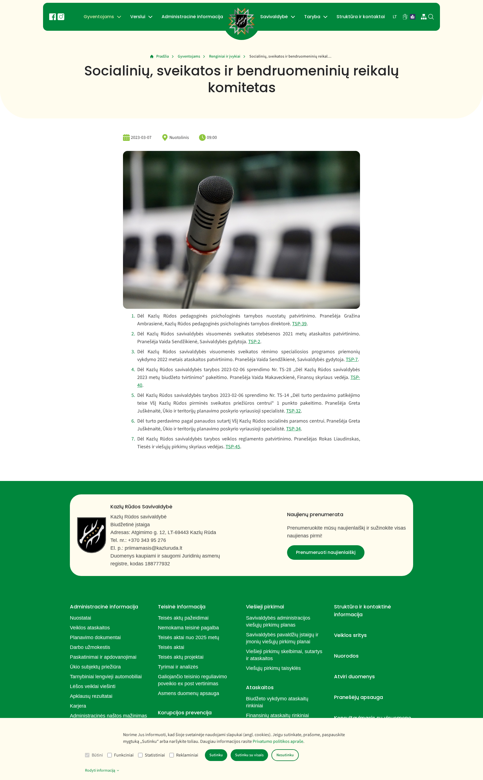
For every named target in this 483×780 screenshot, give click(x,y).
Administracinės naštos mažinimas (108, 716)
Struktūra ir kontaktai (361, 16)
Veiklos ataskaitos (90, 627)
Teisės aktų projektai (180, 657)
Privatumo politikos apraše (278, 741)
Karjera (78, 706)
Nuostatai (80, 618)
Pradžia (162, 56)
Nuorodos (346, 655)
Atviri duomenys (354, 676)
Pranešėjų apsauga (358, 697)
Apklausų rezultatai (91, 696)
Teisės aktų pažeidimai (183, 618)
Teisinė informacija (181, 606)
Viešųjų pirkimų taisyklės (273, 668)
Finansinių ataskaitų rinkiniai (277, 715)
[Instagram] (61, 16)
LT (395, 17)
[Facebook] (52, 16)
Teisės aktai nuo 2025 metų (188, 637)
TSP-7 (352, 359)
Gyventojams (99, 16)
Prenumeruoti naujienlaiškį (326, 552)
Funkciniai (124, 755)
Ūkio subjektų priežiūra (95, 667)
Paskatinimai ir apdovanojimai (103, 657)
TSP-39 (299, 323)
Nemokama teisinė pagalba (188, 627)
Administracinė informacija (192, 16)
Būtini (97, 755)
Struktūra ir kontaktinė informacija (362, 610)
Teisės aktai (171, 647)
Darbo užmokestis (90, 647)
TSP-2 (254, 341)
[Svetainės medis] (424, 17)
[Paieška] (431, 17)
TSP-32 (293, 410)
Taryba (312, 16)
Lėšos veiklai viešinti (92, 686)
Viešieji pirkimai (265, 606)
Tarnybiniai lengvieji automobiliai (106, 676)
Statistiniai (155, 755)
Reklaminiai (187, 755)
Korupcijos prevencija (185, 712)
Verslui (137, 16)
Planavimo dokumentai (95, 637)
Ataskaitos (260, 687)
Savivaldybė (274, 16)
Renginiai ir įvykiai (224, 56)
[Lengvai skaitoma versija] (412, 17)
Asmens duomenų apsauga (188, 693)
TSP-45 (233, 446)
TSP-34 (293, 428)
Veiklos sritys (350, 635)
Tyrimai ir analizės (178, 667)
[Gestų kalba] (405, 17)
